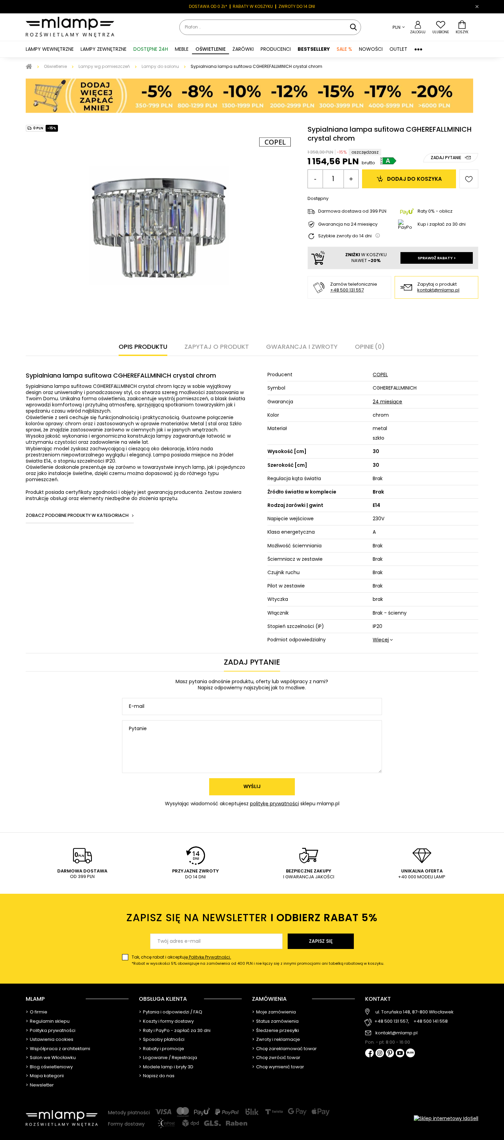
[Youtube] (400, 1053)
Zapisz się (321, 941)
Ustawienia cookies (51, 1039)
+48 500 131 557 (347, 290)
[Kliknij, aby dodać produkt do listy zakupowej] (468, 178)
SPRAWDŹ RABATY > (437, 258)
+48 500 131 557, (391, 1021)
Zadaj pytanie (446, 158)
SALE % (344, 49)
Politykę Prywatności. (209, 957)
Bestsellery (314, 49)
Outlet (398, 49)
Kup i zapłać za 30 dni (442, 224)
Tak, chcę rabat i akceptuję (258, 960)
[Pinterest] (390, 1054)
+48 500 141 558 (430, 1021)
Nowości (371, 49)
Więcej (381, 640)
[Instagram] (379, 1053)
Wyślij (252, 786)
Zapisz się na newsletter (252, 917)
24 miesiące (387, 402)
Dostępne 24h (150, 49)
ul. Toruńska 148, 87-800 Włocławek (414, 1012)
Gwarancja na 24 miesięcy (347, 224)
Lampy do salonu (160, 66)
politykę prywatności (274, 803)
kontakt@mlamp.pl (438, 290)
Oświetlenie (55, 66)
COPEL (380, 374)
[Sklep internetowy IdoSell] (446, 1118)
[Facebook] (369, 1054)
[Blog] (410, 1053)
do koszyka (414, 178)
